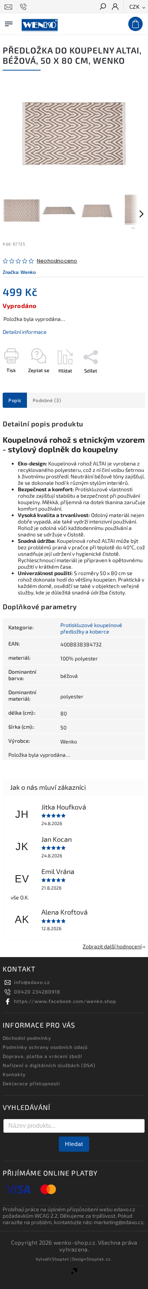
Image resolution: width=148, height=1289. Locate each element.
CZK (134, 7)
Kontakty (14, 1074)
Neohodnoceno (57, 261)
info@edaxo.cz (32, 982)
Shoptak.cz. (99, 1258)
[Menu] (8, 22)
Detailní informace (25, 332)
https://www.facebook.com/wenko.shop (65, 1001)
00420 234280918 (37, 992)
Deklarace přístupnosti (31, 1083)
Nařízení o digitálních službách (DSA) (49, 1065)
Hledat (74, 1144)
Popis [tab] (14, 400)
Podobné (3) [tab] (47, 400)
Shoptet (60, 1258)
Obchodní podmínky (27, 1038)
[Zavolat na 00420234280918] (24, 7)
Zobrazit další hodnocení (112, 946)
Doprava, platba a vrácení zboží (42, 1056)
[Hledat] (102, 7)
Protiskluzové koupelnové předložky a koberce (91, 628)
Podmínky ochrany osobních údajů (45, 1047)
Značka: (19, 272)
